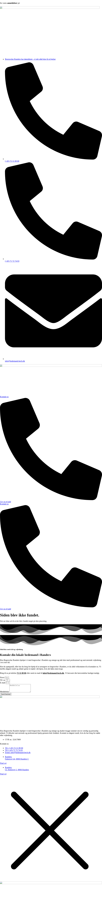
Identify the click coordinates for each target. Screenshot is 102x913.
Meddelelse (4, 692)
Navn (2, 677)
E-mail (3, 683)
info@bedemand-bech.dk (53, 673)
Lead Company (40, 778)
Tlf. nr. (3, 680)
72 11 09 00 (21, 673)
